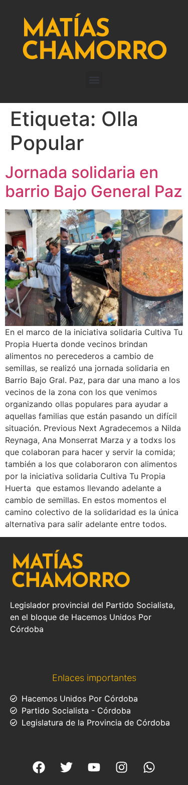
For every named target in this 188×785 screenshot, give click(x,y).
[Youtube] (94, 767)
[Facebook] (39, 767)
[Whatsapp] (149, 767)
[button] (94, 80)
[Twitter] (66, 767)
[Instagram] (121, 767)
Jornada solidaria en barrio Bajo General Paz (93, 181)
